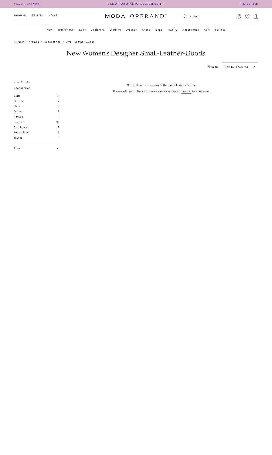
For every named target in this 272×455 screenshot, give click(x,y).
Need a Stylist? (248, 3)
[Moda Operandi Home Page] (136, 16)
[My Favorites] (247, 16)
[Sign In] (238, 16)
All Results (23, 82)
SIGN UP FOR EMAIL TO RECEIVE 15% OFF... (136, 3)
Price (17, 148)
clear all (186, 91)
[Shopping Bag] (255, 16)
